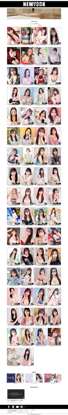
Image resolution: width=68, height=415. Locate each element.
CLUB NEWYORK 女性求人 (12, 410)
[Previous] (7, 378)
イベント (26, 411)
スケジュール (20, 411)
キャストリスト (21, 412)
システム (26, 410)
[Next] (61, 378)
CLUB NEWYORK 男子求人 (12, 411)
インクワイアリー (28, 412)
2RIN (33, 410)
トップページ (20, 410)
